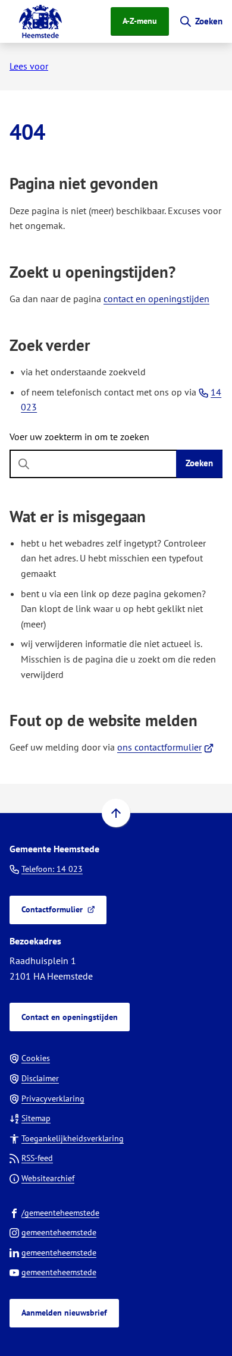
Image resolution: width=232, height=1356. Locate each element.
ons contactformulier (165, 747)
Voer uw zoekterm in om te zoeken (79, 436)
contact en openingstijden (156, 299)
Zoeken (199, 463)
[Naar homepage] (40, 21)
